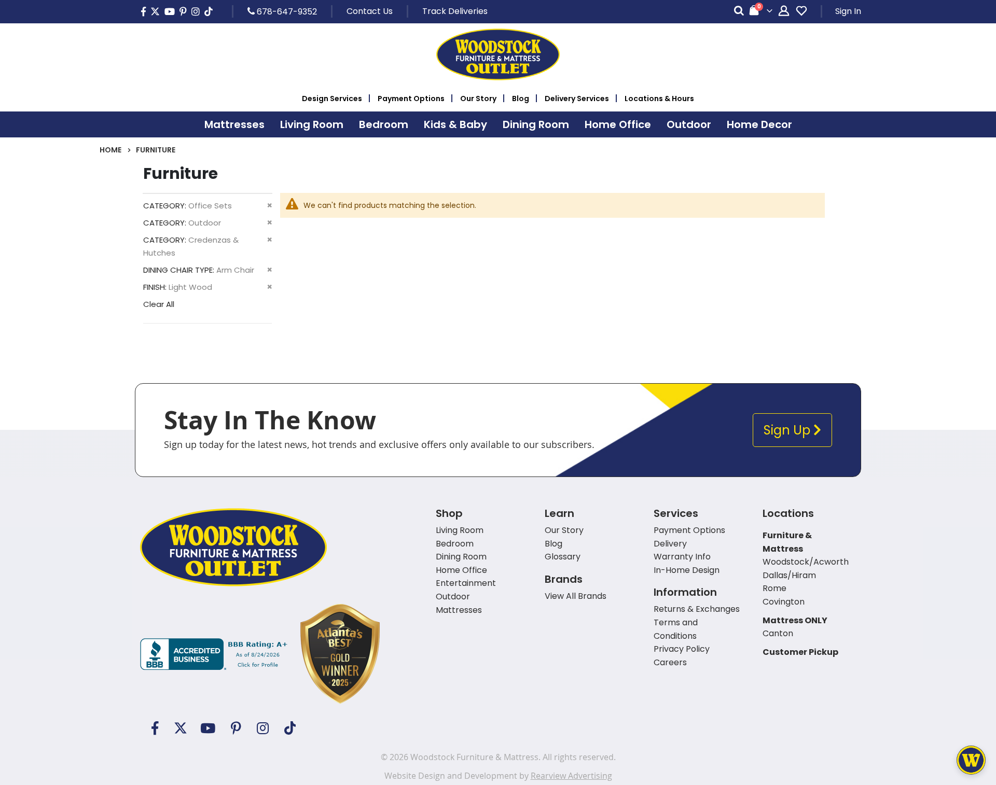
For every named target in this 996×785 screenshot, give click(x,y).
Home (110, 150)
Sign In (848, 11)
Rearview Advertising (571, 775)
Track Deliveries (455, 11)
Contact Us (370, 11)
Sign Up (788, 430)
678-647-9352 (286, 11)
